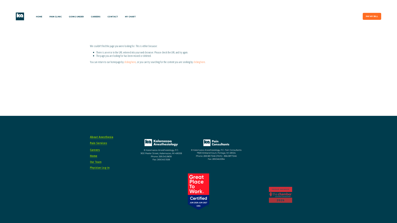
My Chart (130, 17)
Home (39, 17)
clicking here (130, 62)
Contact (112, 17)
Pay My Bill (372, 16)
